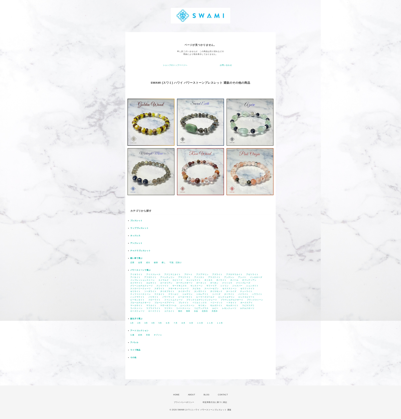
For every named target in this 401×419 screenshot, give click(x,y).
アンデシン (229, 277)
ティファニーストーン (140, 294)
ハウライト (257, 294)
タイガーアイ (184, 291)
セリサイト (135, 291)
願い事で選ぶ (136, 258)
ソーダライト (150, 291)
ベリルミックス (200, 303)
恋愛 (132, 262)
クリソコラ (227, 283)
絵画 (140, 335)
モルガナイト (216, 305)
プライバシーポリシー (184, 402)
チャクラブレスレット (140, 251)
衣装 (148, 335)
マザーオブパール (168, 305)
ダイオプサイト (167, 291)
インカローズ (256, 277)
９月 (191, 323)
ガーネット (201, 283)
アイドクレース (153, 274)
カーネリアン (166, 283)
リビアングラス (201, 308)
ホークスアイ (246, 303)
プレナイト (184, 303)
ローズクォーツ (137, 311)
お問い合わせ (226, 65)
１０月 (200, 323)
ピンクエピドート (246, 297)
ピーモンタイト (137, 300)
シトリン (224, 286)
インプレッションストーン (142, 280)
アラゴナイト (214, 277)
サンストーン (196, 286)
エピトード (177, 280)
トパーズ (216, 294)
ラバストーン (136, 308)
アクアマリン (202, 274)
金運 (140, 262)
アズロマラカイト (234, 274)
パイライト (243, 294)
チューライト (246, 291)
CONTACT (223, 395)
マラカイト (151, 305)
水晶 (196, 311)
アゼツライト (252, 274)
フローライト (154, 300)
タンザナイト (200, 291)
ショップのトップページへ (175, 65)
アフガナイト (150, 277)
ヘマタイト (232, 303)
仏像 (132, 335)
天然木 (215, 311)
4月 (153, 323)
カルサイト (151, 283)
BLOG (206, 395)
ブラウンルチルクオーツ (232, 300)
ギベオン (214, 283)
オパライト (221, 280)
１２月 (220, 323)
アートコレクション (139, 330)
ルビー (215, 308)
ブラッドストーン (255, 300)
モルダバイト (232, 305)
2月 (139, 323)
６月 (168, 323)
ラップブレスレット (139, 228)
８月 (183, 323)
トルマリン (187, 294)
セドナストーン (229, 288)
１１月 (210, 323)
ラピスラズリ (248, 305)
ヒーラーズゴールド (205, 297)
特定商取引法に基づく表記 (215, 402)
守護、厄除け (175, 262)
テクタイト (159, 294)
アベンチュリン (167, 277)
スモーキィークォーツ (178, 288)
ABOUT (191, 395)
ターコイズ (231, 291)
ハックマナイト (137, 297)
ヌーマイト (229, 294)
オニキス (208, 280)
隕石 (180, 311)
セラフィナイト (247, 288)
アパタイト (135, 277)
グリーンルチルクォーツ (141, 286)
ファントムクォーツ (173, 300)
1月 (132, 323)
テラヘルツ (173, 294)
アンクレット (136, 243)
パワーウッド (168, 297)
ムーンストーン (187, 305)
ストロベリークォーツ (140, 288)
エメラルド (164, 280)
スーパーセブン (211, 288)
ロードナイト (154, 311)
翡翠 (188, 311)
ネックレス (135, 235)
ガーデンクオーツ (184, 283)
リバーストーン (183, 308)
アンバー (242, 277)
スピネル (197, 288)
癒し (164, 262)
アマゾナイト (184, 277)
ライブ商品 (135, 350)
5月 (160, 323)
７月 (175, 323)
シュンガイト (252, 286)
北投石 (205, 311)
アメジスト (199, 277)
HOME (176, 395)
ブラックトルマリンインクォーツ (201, 300)
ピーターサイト (185, 297)
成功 (148, 262)
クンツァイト (162, 286)
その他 (133, 357)
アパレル (134, 342)
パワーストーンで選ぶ (140, 270)
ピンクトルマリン (226, 297)
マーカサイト (136, 305)
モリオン (202, 305)
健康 (156, 262)
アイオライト (136, 274)
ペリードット (217, 303)
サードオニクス (179, 286)
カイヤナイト (136, 283)
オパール (234, 280)
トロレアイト (202, 294)
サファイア (211, 286)
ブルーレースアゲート (164, 303)
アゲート (188, 274)
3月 (146, 323)
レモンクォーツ (229, 308)
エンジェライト (193, 280)
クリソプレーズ (243, 283)
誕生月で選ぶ (136, 319)
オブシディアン (249, 280)
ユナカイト (169, 311)
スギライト (159, 288)
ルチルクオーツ (247, 308)
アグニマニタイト (172, 274)
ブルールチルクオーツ (140, 303)
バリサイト (153, 297)
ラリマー (168, 308)
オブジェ (158, 335)
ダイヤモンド (216, 291)
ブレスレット (136, 220)
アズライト (217, 274)
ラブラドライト (153, 308)
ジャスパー (237, 286)
